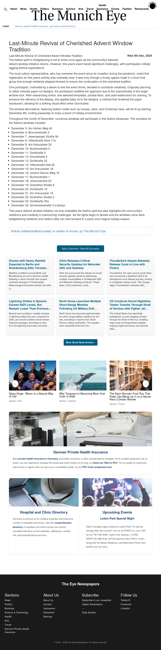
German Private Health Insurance (80, 452)
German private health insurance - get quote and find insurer (45, 26)
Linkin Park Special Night (117, 518)
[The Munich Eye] (153, 5)
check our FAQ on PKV (105, 462)
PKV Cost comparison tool (97, 467)
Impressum (49, 608)
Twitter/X (125, 600)
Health (33, 9)
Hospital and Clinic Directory (44, 512)
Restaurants (142, 9)
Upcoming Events (117, 512)
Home (13, 9)
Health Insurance (102, 7)
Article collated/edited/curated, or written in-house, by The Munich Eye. (58, 231)
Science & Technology (16, 612)
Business (57, 9)
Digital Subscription (92, 604)
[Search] (5, 9)
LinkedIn (125, 608)
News (23, 9)
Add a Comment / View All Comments (80, 248)
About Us (48, 600)
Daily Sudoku (89, 612)
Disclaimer (49, 612)
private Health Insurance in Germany (38, 458)
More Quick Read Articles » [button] (80, 342)
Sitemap (47, 616)
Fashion (127, 9)
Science (70, 9)
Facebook (126, 604)
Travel (90, 9)
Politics (44, 9)
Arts (80, 9)
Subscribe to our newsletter (96, 600)
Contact (47, 604)
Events (115, 9)
